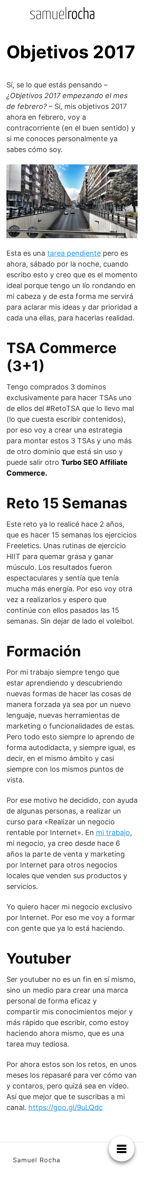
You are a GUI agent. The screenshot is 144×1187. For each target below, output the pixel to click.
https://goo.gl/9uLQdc (65, 1107)
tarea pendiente (74, 253)
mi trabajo (113, 832)
